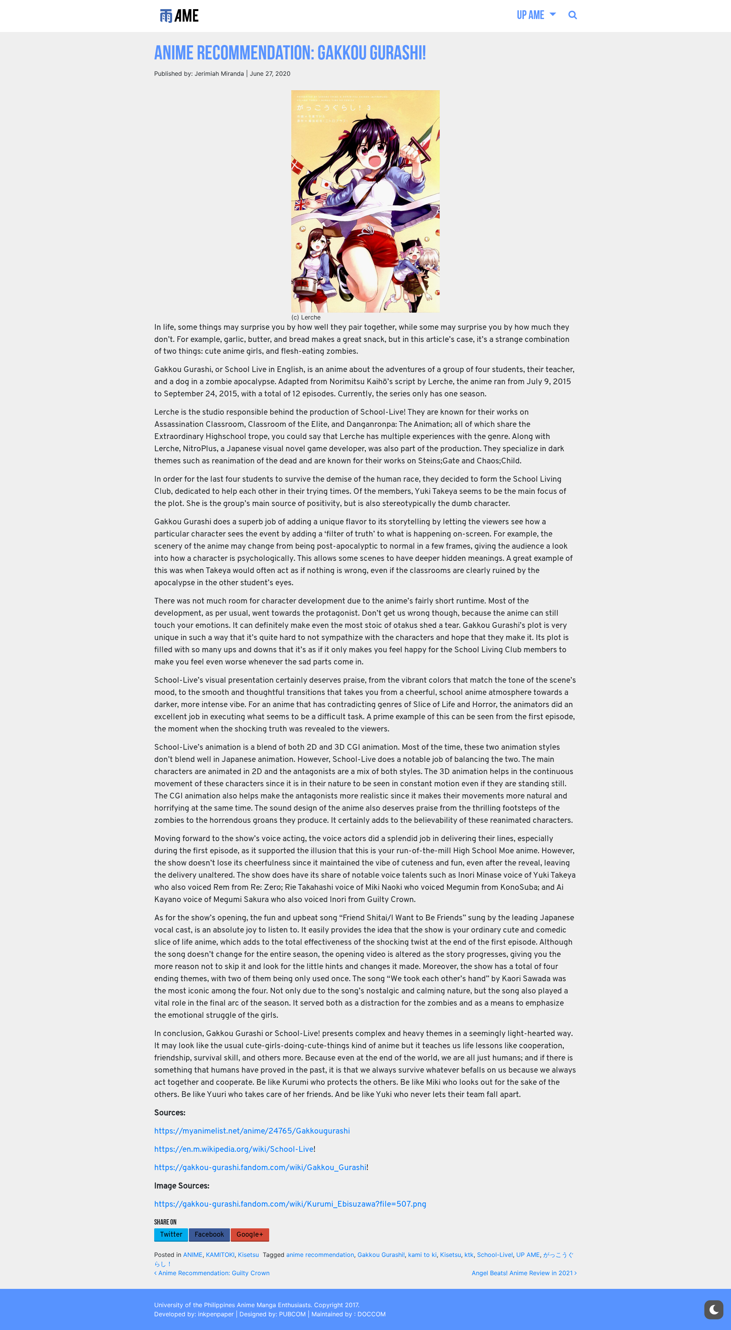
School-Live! (495, 1254)
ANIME (193, 1254)
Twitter (171, 1235)
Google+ (249, 1235)
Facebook (209, 1235)
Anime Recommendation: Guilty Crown (213, 1273)
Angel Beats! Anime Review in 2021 (523, 1273)
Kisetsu (248, 1254)
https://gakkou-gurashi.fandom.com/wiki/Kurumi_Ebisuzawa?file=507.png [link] (290, 1205)
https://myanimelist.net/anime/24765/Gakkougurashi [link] (252, 1131)
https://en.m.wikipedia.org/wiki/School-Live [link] (233, 1150)
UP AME (531, 16)
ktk (469, 1254)
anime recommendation (320, 1254)
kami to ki (422, 1254)
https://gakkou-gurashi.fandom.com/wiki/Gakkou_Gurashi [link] (260, 1168)
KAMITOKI (220, 1254)
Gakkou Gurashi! (381, 1254)
